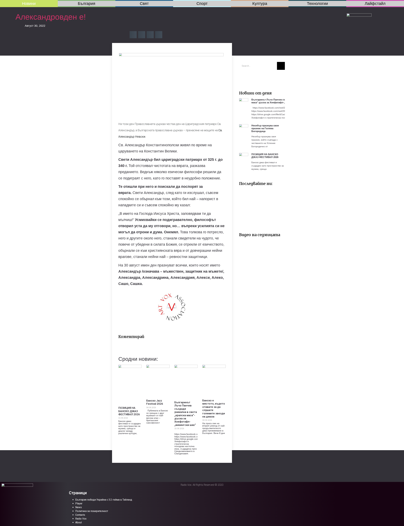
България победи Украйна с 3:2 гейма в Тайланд (103, 499)
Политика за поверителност (91, 511)
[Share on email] (150, 34)
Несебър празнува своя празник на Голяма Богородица (265, 128)
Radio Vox (80, 518)
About (78, 522)
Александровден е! (51, 16)
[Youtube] (252, 77)
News (78, 507)
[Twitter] (243, 77)
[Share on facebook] (133, 34)
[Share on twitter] (141, 34)
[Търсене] (281, 66)
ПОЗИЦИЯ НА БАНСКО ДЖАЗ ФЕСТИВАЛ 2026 (129, 411)
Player (78, 503)
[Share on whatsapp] (158, 34)
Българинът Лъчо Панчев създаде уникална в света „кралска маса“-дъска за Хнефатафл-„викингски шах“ (185, 413)
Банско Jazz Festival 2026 (154, 402)
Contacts (80, 514)
